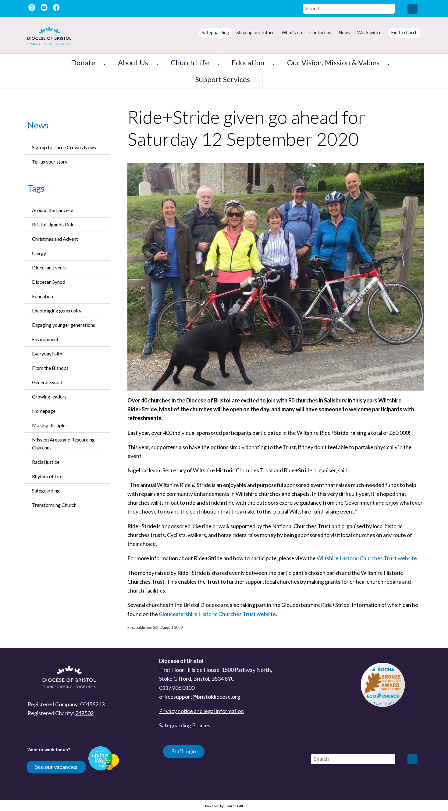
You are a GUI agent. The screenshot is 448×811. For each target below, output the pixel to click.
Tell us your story (49, 161)
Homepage (43, 411)
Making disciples (50, 425)
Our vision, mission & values (333, 62)
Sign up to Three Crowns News (64, 147)
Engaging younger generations (63, 325)
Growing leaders (49, 396)
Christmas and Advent (55, 239)
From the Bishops (50, 368)
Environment (45, 339)
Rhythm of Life (47, 476)
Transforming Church (54, 505)
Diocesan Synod (48, 282)
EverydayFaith (47, 353)
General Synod (47, 382)
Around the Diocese (52, 210)
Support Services (222, 79)
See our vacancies (56, 766)
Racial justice (45, 462)
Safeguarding (46, 490)
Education (248, 62)
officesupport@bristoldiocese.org (199, 696)
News (37, 125)
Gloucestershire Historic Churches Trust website (217, 614)
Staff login (184, 751)
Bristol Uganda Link (52, 224)
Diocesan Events (49, 267)
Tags (35, 188)
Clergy (39, 253)
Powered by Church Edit (224, 806)
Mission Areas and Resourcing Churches (63, 443)
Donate (83, 62)
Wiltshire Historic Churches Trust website (367, 558)
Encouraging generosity (56, 310)
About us (133, 62)
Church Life (190, 62)
